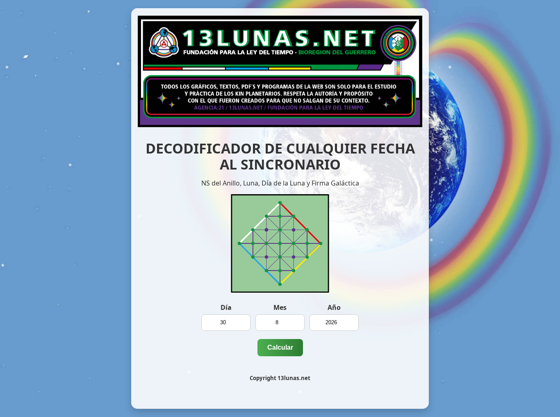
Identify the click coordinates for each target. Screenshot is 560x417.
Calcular (280, 347)
